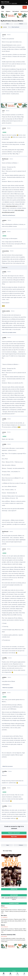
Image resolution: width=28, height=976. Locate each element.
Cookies (14, 971)
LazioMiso (4, 658)
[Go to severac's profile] (1, 27)
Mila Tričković (4, 907)
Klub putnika (4, 936)
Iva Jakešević (4, 917)
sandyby (4, 271)
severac (5, 27)
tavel (3, 110)
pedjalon (4, 220)
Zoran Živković (4, 926)
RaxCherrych (5, 159)
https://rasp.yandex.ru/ (11, 206)
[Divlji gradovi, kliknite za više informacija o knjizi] (11, 855)
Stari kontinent (15, 27)
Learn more (3, 2)
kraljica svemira (6, 311)
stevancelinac (5, 251)
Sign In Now (14, 836)
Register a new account (14, 833)
